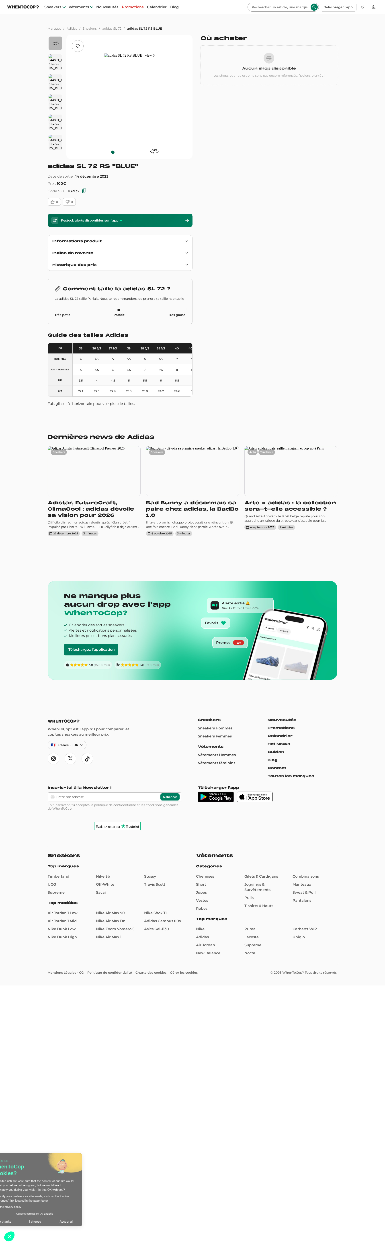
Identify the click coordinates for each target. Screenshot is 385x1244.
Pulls (249, 898)
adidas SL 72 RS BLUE (144, 28)
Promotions (132, 7)
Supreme (56, 892)
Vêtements (79, 7)
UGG (52, 884)
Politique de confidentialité (109, 973)
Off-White (105, 884)
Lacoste (251, 937)
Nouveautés (107, 7)
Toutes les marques (291, 776)
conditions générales (162, 805)
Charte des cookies (150, 973)
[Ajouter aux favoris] (78, 46)
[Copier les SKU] (84, 191)
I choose (51, 1221)
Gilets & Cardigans (261, 876)
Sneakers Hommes (215, 728)
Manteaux (302, 884)
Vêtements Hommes (217, 755)
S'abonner (170, 797)
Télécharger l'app (338, 7)
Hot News (279, 744)
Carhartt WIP (305, 929)
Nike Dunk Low (62, 929)
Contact (277, 768)
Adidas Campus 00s (162, 921)
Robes (201, 908)
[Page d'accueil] (23, 7)
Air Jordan (205, 945)
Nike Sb (103, 876)
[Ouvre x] (70, 758)
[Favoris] (362, 7)
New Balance (208, 953)
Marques (54, 28)
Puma (250, 929)
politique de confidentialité (115, 805)
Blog (174, 7)
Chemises (205, 876)
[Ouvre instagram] (53, 758)
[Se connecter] (373, 7)
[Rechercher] (314, 7)
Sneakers (52, 7)
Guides (276, 752)
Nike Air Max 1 (108, 937)
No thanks (20, 1221)
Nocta (249, 953)
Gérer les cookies (184, 973)
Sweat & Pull (304, 892)
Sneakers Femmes (215, 736)
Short (201, 884)
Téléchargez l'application (91, 649)
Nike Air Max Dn (110, 921)
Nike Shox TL (156, 913)
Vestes (202, 900)
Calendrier (157, 7)
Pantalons (302, 900)
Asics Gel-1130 (156, 929)
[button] (9, 1236)
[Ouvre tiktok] (87, 758)
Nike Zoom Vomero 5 (115, 929)
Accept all (82, 1221)
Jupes (201, 892)
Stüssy (150, 876)
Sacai (101, 892)
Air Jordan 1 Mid (62, 921)
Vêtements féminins (216, 763)
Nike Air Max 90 (110, 913)
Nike (200, 929)
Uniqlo (299, 937)
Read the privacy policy (23, 1207)
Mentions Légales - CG (66, 973)
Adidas (72, 28)
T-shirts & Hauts (258, 906)
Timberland (58, 876)
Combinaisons (306, 876)
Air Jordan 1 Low (63, 913)
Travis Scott (154, 884)
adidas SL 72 (111, 28)
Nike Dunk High (62, 937)
